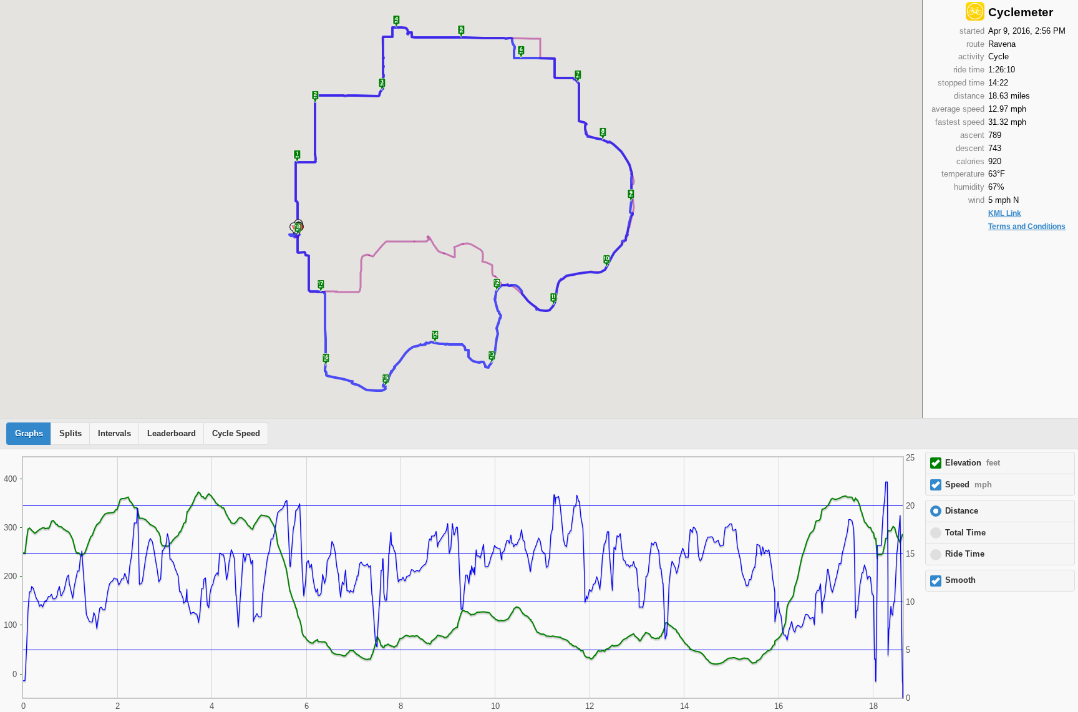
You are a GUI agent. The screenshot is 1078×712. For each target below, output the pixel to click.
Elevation (972, 463)
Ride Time (964, 554)
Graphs (29, 433)
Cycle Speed (236, 433)
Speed (968, 484)
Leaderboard (171, 433)
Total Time (965, 533)
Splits (70, 433)
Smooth (960, 580)
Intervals (114, 433)
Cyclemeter (1020, 12)
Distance (961, 511)
